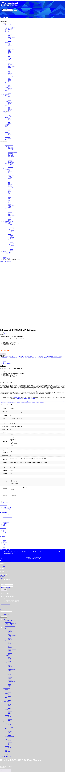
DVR (4, 524)
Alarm (6, 125)
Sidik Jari (7, 697)
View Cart (2, 575)
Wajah (6, 693)
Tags (3, 362)
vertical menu (6, 614)
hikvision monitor (3, 357)
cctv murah (49, 356)
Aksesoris (4, 257)
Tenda (9, 732)
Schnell (9, 636)
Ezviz (4, 530)
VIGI (9, 686)
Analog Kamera (6, 522)
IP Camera (7, 641)
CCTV (1, 519)
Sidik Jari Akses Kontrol (7, 509)
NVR (4, 525)
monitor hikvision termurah (53, 357)
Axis (9, 642)
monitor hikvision (43, 357)
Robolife (4, 532)
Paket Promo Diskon (10, 620)
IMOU (4, 531)
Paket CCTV (8, 622)
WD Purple (10, 727)
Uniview (10, 639)
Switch (4, 545)
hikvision (60, 356)
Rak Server (7, 137)
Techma (9, 638)
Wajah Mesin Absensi (7, 515)
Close (1, 578)
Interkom (4, 540)
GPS (6, 135)
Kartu (6, 689)
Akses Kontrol (3, 505)
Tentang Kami (5, 502)
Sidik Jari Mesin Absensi (7, 517)
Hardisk (4, 544)
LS (8, 744)
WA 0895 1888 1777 (21, 398)
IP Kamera (5, 523)
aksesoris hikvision (27, 356)
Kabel (6, 126)
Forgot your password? (6, 587)
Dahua (9, 630)
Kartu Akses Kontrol (7, 507)
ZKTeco (9, 692)
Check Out (2, 577)
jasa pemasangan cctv (32, 357)
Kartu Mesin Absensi (7, 514)
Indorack (10, 752)
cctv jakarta (44, 356)
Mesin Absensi (3, 512)
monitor (38, 357)
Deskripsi (4, 361)
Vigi (9, 654)
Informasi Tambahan (7, 363)
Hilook (9, 632)
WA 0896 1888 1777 (30, 398)
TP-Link (9, 735)
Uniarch (9, 651)
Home (4, 255)
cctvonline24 (55, 356)
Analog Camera (8, 628)
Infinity (9, 634)
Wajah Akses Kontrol (7, 508)
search (15, 10)
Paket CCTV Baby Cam (10, 623)
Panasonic (10, 647)
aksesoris (21, 356)
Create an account (5, 604)
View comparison (5, 770)
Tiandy (4, 534)
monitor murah (42, 402)
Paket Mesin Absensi (10, 624)
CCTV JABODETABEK (36, 356)
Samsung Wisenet (12, 635)
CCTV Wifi (3, 528)
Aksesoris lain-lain (6, 258)
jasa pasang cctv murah (22, 357)
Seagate (9, 725)
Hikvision (10, 631)
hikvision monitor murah (12, 357)
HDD (6, 112)
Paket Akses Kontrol (10, 626)
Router (4, 543)
